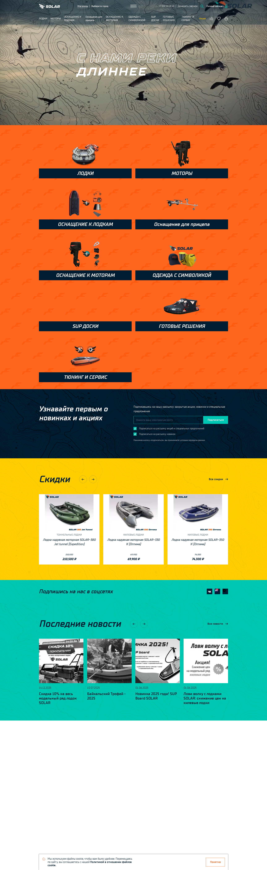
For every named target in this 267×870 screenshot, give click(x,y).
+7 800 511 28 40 (166, 6)
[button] (188, 6)
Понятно (215, 862)
